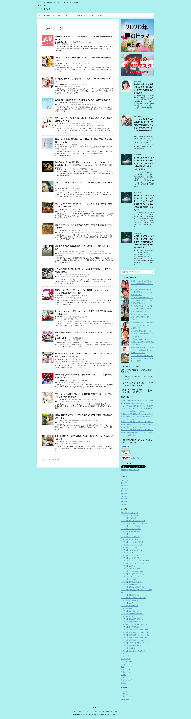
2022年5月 (124, 480)
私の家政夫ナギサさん (75, 86)
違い (60, 255)
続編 (70, 443)
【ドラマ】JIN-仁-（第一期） (96, 251)
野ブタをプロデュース (90, 211)
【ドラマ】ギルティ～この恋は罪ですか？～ (81, 399)
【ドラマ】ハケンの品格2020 (131, 568)
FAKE (59, 382)
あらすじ (60, 211)
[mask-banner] (137, 65)
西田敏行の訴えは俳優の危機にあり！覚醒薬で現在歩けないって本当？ (142, 317)
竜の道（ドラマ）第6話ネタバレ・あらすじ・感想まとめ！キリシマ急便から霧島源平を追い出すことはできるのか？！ (144, 163)
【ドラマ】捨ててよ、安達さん (77, 317)
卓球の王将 (83, 382)
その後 (62, 253)
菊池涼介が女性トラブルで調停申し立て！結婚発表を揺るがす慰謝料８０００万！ (142, 350)
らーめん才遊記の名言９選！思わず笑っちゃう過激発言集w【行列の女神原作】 (142, 358)
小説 (93, 147)
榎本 (99, 147)
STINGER (114, 715)
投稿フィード (125, 694)
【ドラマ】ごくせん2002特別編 (132, 542)
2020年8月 (124, 488)
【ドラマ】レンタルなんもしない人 (78, 359)
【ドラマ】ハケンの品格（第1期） (78, 275)
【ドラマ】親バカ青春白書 (130, 627)
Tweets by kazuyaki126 (130, 470)
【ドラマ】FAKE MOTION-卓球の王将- (79, 380)
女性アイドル (125, 669)
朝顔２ (84, 104)
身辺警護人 (76, 443)
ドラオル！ (44, 9)
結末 (109, 253)
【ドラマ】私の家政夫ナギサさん (78, 84)
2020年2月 (124, 504)
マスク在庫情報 (126, 661)
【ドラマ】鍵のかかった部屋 (76, 145)
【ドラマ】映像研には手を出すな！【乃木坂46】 (83, 420)
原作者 (95, 253)
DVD (58, 169)
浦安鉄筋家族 (77, 340)
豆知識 (123, 683)
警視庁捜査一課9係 (86, 169)
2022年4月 (124, 483)
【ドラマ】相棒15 (127, 608)
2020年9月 (124, 486)
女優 (122, 667)
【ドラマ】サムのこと (128, 566)
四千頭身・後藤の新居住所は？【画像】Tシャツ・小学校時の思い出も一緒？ (142, 341)
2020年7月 (124, 491)
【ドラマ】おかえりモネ (129, 539)
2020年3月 (124, 501)
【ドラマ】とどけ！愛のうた (131, 547)
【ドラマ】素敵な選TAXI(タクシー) (133, 619)
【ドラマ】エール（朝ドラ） (131, 558)
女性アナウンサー (127, 672)
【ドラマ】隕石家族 (128, 648)
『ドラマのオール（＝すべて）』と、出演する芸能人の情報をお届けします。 (95, 711)
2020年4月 (124, 499)
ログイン (124, 691)
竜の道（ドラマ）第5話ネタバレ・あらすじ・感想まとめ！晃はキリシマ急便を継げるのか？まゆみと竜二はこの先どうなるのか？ (137, 424)
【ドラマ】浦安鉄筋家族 (75, 338)
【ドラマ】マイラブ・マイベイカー (78, 63)
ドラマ (59, 104)
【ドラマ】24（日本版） (129, 518)
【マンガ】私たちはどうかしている (133, 651)
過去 (110, 147)
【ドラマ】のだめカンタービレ (132, 550)
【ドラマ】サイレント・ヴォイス (78, 188)
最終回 (80, 211)
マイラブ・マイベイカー (72, 65)
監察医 (89, 104)
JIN (58, 253)
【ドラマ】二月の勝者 (128, 579)
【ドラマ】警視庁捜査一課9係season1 (79, 165)
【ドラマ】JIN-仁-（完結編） (76, 251)
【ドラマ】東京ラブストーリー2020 (133, 598)
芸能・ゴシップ (63, 15)
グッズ (63, 169)
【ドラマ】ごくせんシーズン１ (132, 545)
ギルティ (74, 401)
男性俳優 (124, 677)
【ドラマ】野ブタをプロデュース (78, 209)
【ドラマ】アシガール (128, 553)
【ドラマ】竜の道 (127, 616)
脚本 (93, 104)
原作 (58, 44)
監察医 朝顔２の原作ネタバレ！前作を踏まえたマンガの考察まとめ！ (82, 100)
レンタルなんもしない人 (77, 361)
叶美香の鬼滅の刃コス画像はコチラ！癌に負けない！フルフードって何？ (142, 283)
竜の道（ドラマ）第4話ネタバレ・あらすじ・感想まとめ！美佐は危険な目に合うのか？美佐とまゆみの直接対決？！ (144, 241)
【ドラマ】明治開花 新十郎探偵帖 (133, 587)
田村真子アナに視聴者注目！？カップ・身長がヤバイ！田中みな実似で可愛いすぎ (142, 300)
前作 (75, 104)
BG (58, 443)
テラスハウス (125, 659)
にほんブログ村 (137, 458)
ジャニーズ (125, 656)
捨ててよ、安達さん (74, 319)
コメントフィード (127, 697)
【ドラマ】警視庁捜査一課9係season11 (135, 635)
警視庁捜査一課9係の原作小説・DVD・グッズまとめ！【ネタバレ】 (82, 162)
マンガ (71, 104)
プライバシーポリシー (99, 15)
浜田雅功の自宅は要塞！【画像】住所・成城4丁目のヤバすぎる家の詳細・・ (142, 333)
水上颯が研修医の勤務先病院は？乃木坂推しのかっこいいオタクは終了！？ (142, 292)
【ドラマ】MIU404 (127, 534)
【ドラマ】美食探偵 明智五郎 (131, 622)
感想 (75, 211)
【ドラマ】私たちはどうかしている (78, 124)
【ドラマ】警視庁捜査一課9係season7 (134, 640)
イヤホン (67, 147)
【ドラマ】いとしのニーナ (130, 537)
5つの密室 (60, 147)
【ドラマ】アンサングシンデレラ (132, 555)
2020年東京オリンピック (129, 513)
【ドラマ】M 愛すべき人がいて (77, 296)
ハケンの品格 (65, 276)
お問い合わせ (81, 15)
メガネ (80, 147)
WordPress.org (126, 699)
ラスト (71, 232)
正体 (103, 147)
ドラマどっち (69, 253)
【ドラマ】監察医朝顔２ (75, 102)
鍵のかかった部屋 (61, 149)
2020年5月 (124, 496)
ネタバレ (60, 65)
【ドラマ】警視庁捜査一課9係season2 (134, 637)
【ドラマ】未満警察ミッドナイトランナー (81, 42)
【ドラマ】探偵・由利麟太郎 (131, 584)
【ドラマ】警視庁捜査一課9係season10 (135, 632)
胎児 (56, 255)
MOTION (65, 382)
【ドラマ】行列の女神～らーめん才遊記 (135, 624)
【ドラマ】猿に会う (128, 603)
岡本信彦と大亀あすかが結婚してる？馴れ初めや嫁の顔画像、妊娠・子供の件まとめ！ (142, 308)
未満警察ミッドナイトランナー (71, 44)
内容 (75, 232)
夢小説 (89, 147)
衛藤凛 (103, 126)
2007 (58, 276)
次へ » (55, 459)
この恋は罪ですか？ (63, 401)
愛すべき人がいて (75, 298)
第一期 (105, 253)
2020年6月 (124, 493)
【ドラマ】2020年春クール (45, 15)
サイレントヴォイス (63, 190)
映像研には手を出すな (73, 422)
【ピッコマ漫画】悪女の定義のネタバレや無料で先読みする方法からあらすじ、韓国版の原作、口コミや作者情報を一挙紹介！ (137, 408)
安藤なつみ (76, 126)
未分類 (123, 675)
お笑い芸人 (125, 653)
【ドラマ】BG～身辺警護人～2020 (78, 442)
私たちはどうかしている (89, 126)
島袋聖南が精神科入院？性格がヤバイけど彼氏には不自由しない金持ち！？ (142, 325)
